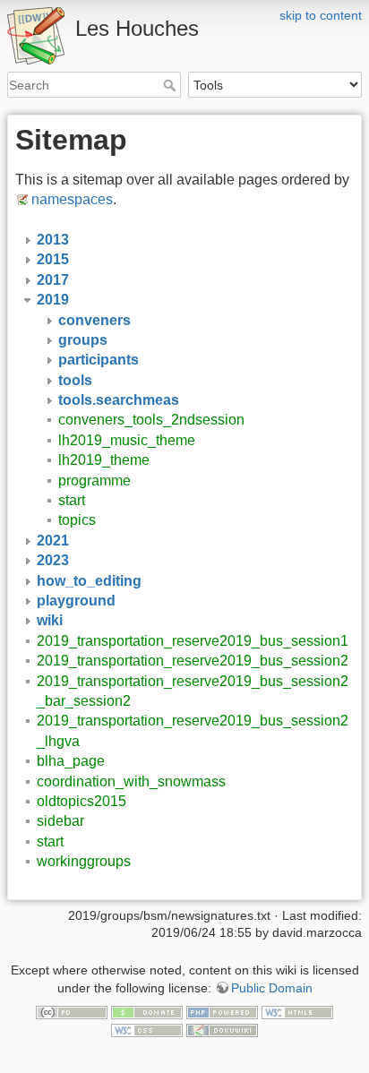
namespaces (72, 199)
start (71, 500)
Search (171, 85)
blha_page (71, 760)
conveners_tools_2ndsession (151, 419)
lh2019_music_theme (126, 440)
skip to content (320, 15)
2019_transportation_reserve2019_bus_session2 (192, 660)
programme (94, 480)
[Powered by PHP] (222, 1012)
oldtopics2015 (81, 801)
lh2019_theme (104, 460)
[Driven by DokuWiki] (222, 1029)
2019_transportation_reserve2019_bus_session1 (192, 640)
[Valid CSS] (147, 1029)
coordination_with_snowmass (131, 781)
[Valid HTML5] (297, 1012)
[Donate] (147, 1012)
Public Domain (272, 988)
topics (77, 520)
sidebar (60, 820)
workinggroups (84, 861)
